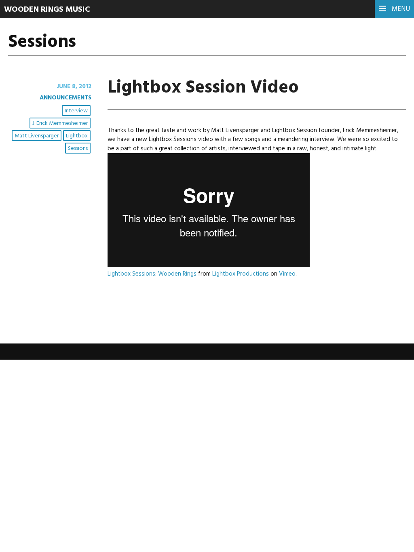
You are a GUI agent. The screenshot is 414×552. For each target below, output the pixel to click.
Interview (76, 111)
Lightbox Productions (240, 274)
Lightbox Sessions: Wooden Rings (152, 274)
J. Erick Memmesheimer (60, 123)
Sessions (78, 148)
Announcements (65, 98)
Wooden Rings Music (47, 9)
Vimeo (287, 274)
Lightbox (77, 136)
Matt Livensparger (37, 136)
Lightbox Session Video (203, 88)
